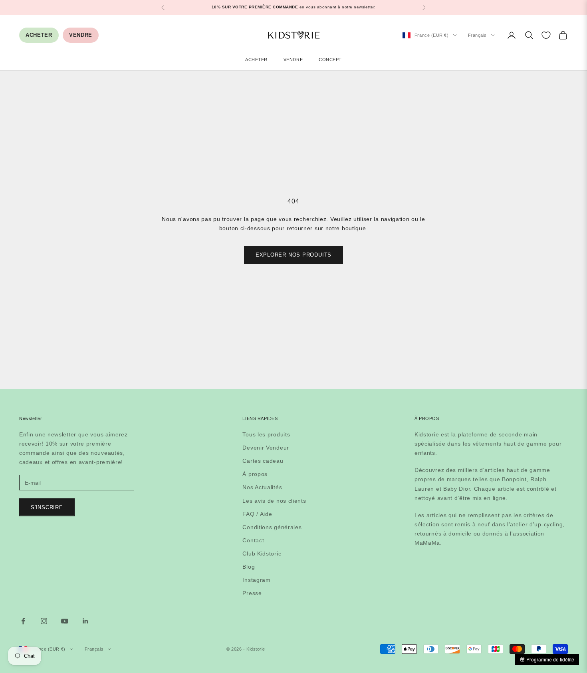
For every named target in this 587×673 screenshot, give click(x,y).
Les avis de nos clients (274, 501)
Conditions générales (271, 527)
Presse (252, 593)
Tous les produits (266, 434)
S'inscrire (47, 507)
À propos (255, 474)
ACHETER (39, 35)
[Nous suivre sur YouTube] (65, 621)
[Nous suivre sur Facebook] (23, 621)
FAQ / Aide (257, 514)
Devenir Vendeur (265, 447)
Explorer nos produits (293, 255)
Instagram (256, 580)
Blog (248, 566)
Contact (253, 540)
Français (477, 35)
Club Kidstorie (262, 553)
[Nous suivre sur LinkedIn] (85, 621)
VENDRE (80, 35)
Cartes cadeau (262, 461)
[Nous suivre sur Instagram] (44, 621)
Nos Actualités (262, 487)
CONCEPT (330, 59)
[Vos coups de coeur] (546, 35)
